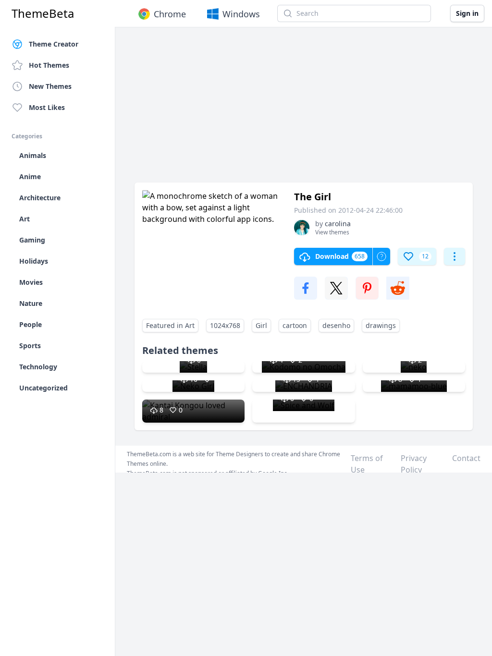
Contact (466, 458)
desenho (336, 325)
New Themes (50, 86)
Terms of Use (367, 464)
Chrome (170, 14)
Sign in (467, 13)
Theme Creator (53, 44)
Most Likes (47, 107)
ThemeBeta (43, 13)
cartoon (295, 325)
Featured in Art (170, 325)
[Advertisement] (304, 109)
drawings (381, 325)
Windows (241, 14)
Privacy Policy (414, 464)
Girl (261, 325)
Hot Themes (49, 65)
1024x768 (225, 325)
